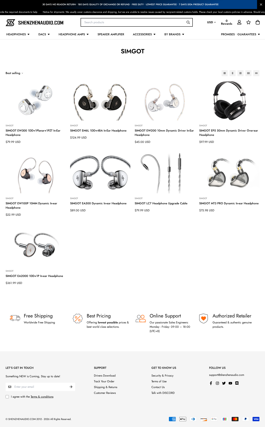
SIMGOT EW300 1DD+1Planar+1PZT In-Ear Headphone (33, 132)
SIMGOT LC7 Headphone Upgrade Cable (161, 203)
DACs (42, 34)
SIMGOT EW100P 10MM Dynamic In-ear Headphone (31, 205)
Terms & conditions (42, 397)
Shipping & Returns (105, 387)
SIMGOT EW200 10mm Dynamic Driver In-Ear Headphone (164, 132)
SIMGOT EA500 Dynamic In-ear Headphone (98, 203)
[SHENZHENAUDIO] (34, 22)
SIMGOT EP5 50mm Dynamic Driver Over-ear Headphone (228, 132)
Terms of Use (159, 381)
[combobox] (136, 22)
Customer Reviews (105, 393)
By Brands (172, 34)
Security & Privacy (162, 375)
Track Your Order (104, 381)
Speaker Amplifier (111, 34)
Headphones (16, 34)
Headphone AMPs (72, 34)
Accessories (142, 34)
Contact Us (158, 387)
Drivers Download (105, 375)
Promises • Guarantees (238, 34)
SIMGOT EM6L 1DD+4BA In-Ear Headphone (98, 130)
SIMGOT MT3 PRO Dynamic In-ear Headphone (229, 203)
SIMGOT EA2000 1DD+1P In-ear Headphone (34, 276)
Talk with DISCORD (163, 393)
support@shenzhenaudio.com (226, 375)
